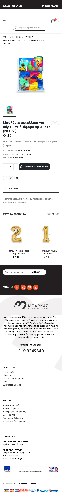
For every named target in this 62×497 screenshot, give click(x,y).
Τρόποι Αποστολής (11, 405)
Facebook (5, 178)
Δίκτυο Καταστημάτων (13, 378)
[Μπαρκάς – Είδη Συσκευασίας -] (29, 18)
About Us (7, 375)
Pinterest (11, 178)
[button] (47, 214)
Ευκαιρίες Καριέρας (12, 385)
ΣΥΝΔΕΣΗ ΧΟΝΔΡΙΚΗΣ (12, 6)
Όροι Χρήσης (9, 415)
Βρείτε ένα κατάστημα (13, 444)
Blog (5, 382)
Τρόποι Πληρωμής (11, 408)
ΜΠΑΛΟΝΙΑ (18, 158)
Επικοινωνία (8, 372)
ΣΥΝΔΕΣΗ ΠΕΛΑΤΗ (50, 6)
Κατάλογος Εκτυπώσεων (14, 421)
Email (16, 178)
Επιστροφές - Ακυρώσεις (14, 411)
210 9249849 (13, 455)
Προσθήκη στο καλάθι (36, 167)
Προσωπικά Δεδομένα (13, 418)
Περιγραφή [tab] (13, 189)
